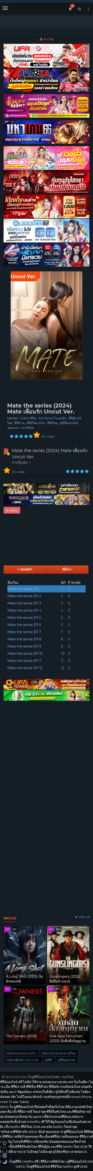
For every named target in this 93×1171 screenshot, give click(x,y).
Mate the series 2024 (21, 1053)
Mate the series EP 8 (24, 639)
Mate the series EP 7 (24, 632)
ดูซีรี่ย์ (48, 1060)
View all (83, 917)
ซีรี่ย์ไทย (52, 423)
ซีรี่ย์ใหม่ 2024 (36, 423)
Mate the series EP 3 (24, 603)
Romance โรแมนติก (52, 418)
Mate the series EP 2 (24, 596)
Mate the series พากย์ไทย (58, 1053)
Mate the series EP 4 (24, 610)
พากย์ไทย (27, 428)
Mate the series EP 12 (24, 668)
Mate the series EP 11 (24, 661)
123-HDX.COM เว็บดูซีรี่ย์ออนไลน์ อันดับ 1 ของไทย (39, 1077)
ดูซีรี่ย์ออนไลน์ (69, 423)
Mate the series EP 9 (24, 646)
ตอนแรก (13, 428)
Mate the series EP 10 (24, 653)
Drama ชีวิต (28, 418)
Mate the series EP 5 (24, 617)
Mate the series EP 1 (23, 589)
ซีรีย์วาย (19, 423)
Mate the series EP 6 (24, 625)
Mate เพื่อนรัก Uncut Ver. (23, 1060)
